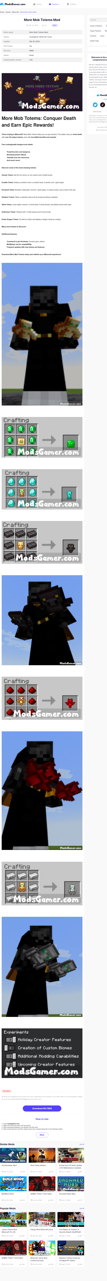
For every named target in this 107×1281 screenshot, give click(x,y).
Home (2, 12)
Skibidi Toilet (94, 41)
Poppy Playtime (95, 31)
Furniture (93, 36)
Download (42, 1108)
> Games (7, 12)
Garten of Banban (96, 26)
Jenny (102, 36)
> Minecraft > (15, 12)
